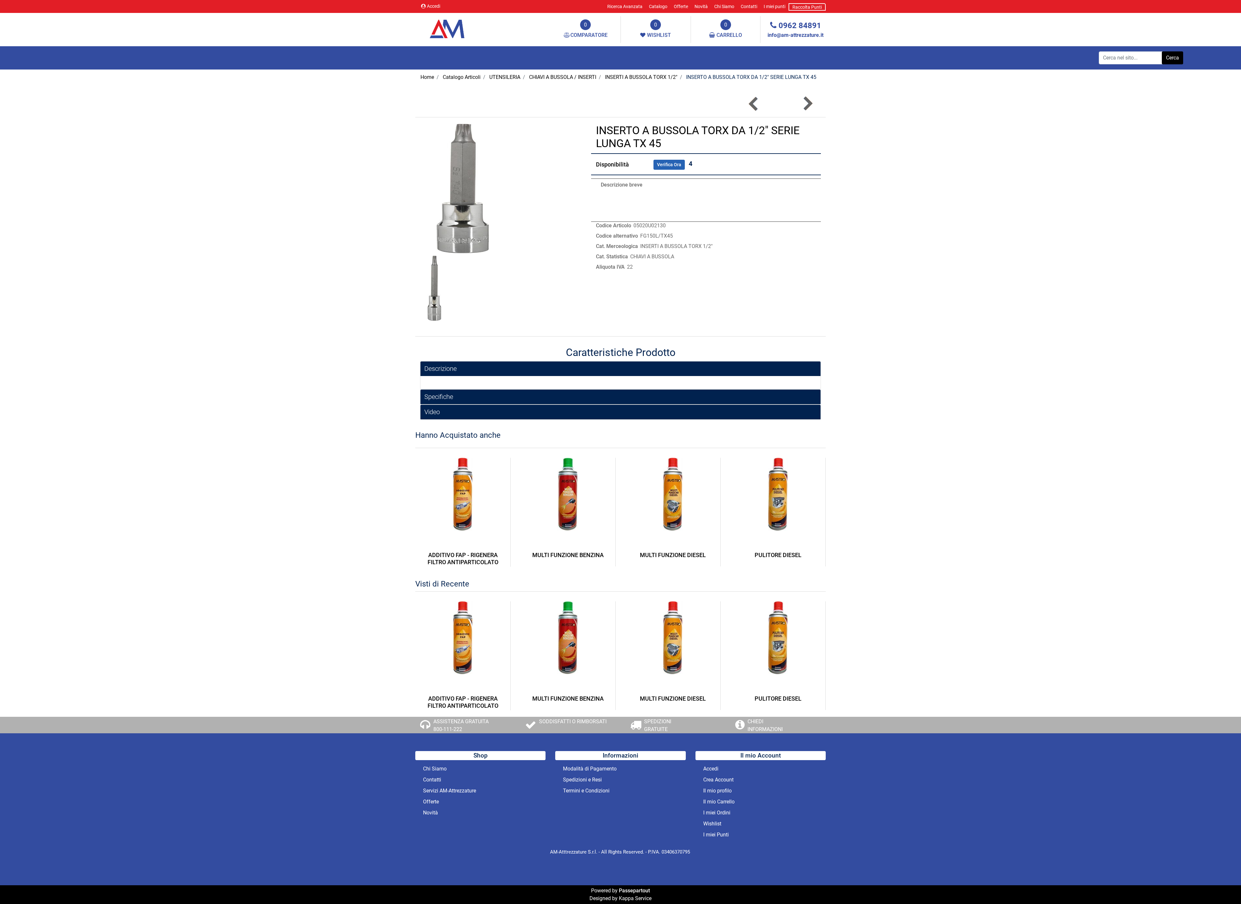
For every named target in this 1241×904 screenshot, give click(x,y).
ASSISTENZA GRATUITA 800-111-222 (461, 725)
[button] (1172, 57)
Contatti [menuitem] (749, 6)
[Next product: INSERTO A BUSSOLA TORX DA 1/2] (807, 103)
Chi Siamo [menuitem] (724, 6)
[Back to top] (1223, 886)
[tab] (620, 368)
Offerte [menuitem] (681, 6)
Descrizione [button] (440, 368)
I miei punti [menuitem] (774, 6)
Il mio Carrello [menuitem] (719, 802)
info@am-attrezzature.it (795, 35)
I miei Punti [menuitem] (716, 835)
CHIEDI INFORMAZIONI (765, 725)
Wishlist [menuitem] (712, 824)
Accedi (433, 6)
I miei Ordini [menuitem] (716, 813)
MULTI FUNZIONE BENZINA (568, 555)
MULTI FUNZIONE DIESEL (673, 555)
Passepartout (634, 891)
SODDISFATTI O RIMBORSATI (573, 721)
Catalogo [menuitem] (658, 6)
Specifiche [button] (438, 397)
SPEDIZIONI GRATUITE (657, 725)
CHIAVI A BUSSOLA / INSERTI (562, 77)
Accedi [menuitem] (710, 769)
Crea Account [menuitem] (718, 780)
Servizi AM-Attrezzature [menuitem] (449, 791)
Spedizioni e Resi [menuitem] (582, 780)
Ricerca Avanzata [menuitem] (624, 6)
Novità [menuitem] (701, 6)
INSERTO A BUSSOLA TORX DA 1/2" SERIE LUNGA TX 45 (751, 77)
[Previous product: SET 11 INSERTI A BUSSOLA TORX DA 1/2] (753, 103)
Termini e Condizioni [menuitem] (586, 791)
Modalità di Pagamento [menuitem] (590, 769)
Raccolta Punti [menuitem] (807, 7)
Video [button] (432, 412)
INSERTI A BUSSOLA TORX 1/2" (641, 77)
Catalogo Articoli (462, 77)
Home (427, 77)
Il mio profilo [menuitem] (717, 791)
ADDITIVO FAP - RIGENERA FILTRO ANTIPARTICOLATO (463, 558)
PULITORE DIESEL (778, 555)
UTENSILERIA (504, 77)
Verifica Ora (669, 164)
